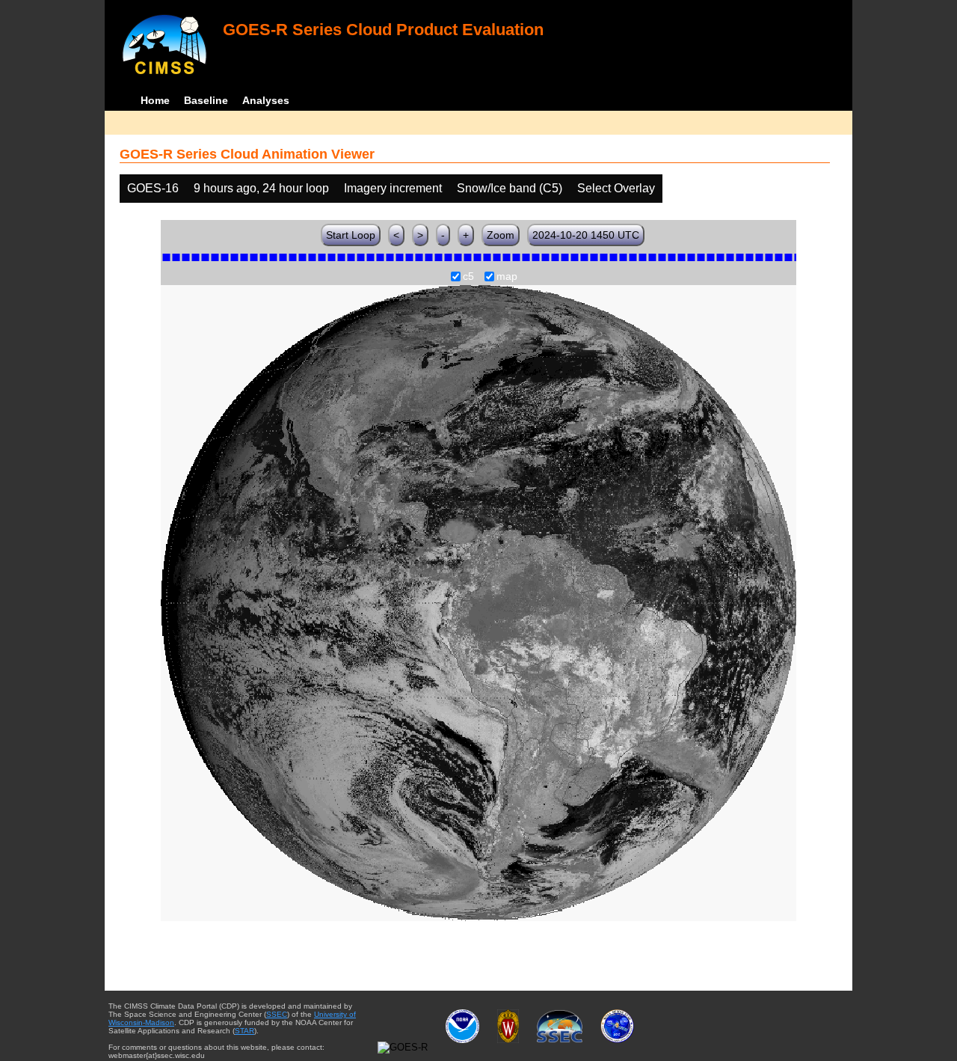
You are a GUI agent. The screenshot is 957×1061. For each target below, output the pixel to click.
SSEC (276, 1014)
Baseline (206, 100)
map (506, 277)
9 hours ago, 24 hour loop (261, 188)
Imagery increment (393, 188)
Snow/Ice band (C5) (509, 188)
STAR (244, 1031)
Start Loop (350, 235)
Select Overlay (616, 188)
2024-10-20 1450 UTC (585, 235)
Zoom (500, 235)
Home (155, 100)
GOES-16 (153, 188)
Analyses (265, 100)
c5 (468, 277)
